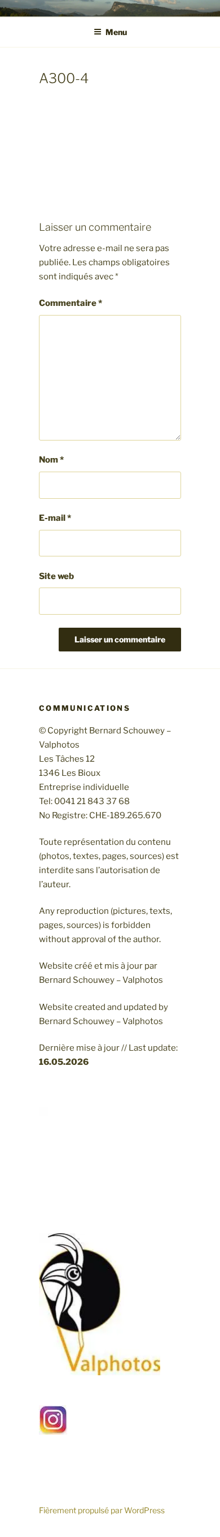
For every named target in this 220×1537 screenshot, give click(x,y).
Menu (116, 32)
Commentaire (70, 303)
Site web (56, 576)
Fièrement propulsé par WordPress (102, 1510)
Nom (51, 460)
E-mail (55, 518)
